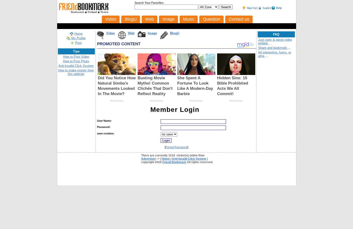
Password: (103, 127)
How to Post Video (76, 56)
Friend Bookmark (174, 162)
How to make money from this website (76, 72)
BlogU (174, 33)
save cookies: (105, 133)
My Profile (78, 38)
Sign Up (251, 8)
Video (110, 33)
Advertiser (148, 158)
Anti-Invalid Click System (76, 66)
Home (78, 33)
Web (131, 33)
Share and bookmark (273, 48)
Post (78, 43)
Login (266, 8)
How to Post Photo (76, 61)
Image (152, 33)
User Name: (104, 120)
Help (279, 8)
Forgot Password (176, 147)
